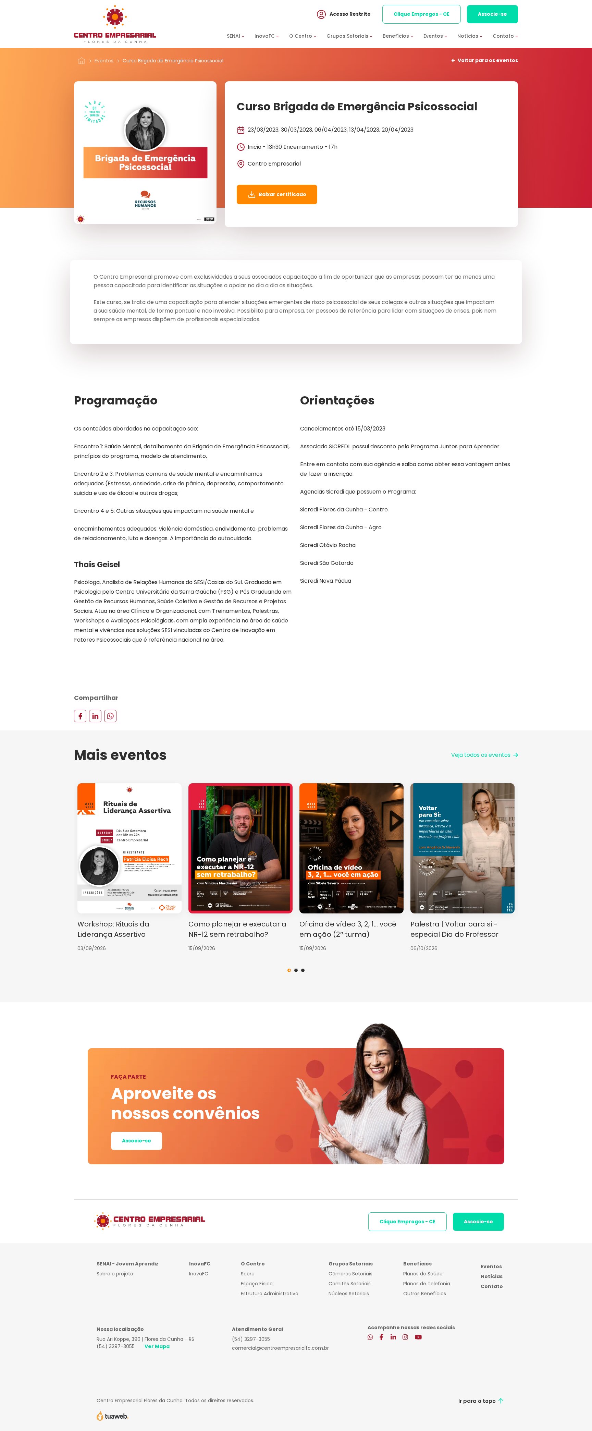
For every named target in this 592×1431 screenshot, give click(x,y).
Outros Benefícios (424, 1293)
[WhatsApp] (110, 715)
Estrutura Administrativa (269, 1293)
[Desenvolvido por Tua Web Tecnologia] (112, 1415)
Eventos (104, 60)
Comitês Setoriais (350, 1283)
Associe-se (492, 14)
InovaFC (198, 1273)
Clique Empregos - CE (421, 14)
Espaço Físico (257, 1283)
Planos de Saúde (423, 1273)
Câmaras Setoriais (350, 1273)
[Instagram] (405, 1337)
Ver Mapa (157, 1346)
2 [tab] (296, 970)
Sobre (248, 1273)
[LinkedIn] (95, 715)
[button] (241, 36)
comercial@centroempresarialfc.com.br (280, 1348)
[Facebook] (80, 715)
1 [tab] (289, 970)
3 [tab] (303, 970)
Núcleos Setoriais (349, 1293)
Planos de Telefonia (426, 1283)
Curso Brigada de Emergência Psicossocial (173, 60)
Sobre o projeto (115, 1273)
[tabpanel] (129, 867)
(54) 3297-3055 (116, 1346)
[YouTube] (418, 1337)
